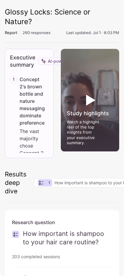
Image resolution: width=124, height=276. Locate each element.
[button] (90, 100)
